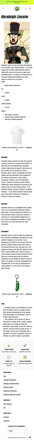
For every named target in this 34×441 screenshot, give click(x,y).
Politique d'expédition (9, 380)
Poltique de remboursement (11, 384)
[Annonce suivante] (31, 2)
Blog (4, 376)
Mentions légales (8, 387)
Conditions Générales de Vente (12, 395)
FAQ (4, 408)
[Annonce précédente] (3, 2)
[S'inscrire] (25, 431)
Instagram (6, 421)
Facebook (6, 417)
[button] (3, 9)
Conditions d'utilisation (10, 391)
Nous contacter (7, 404)
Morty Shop (14, 437)
